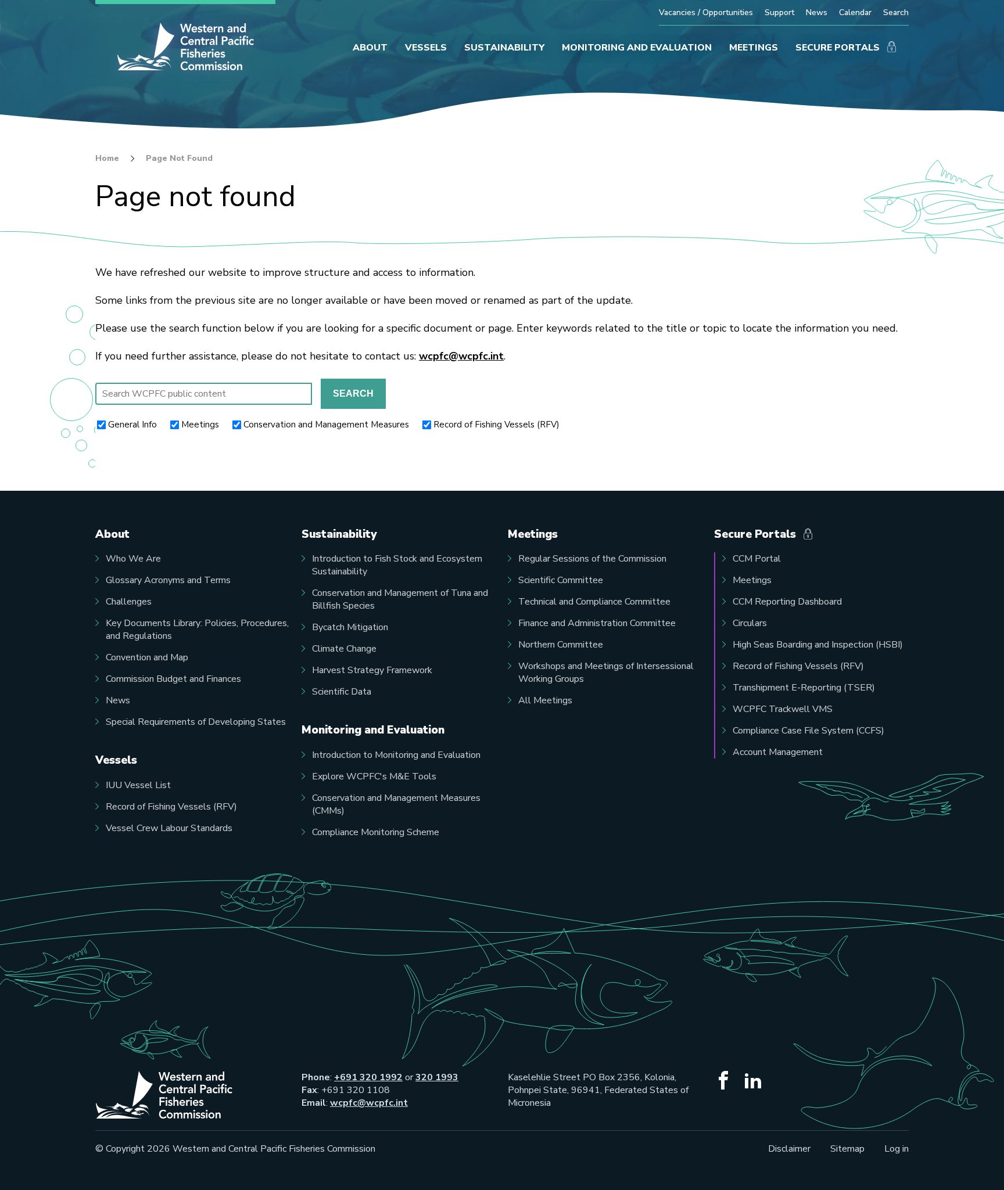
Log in (896, 1148)
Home (107, 158)
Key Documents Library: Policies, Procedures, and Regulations (197, 629)
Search (896, 12)
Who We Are (133, 558)
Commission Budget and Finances (173, 679)
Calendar (855, 12)
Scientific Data (341, 691)
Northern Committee (560, 644)
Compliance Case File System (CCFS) (808, 730)
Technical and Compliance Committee (594, 601)
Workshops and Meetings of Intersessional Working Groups (606, 672)
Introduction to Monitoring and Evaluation (396, 755)
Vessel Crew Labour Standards (169, 828)
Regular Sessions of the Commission (592, 558)
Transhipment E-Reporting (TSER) (804, 687)
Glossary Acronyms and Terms (168, 580)
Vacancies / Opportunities (706, 12)
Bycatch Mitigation (350, 627)
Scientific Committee (560, 580)
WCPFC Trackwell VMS (783, 709)
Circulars (750, 623)
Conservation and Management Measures (326, 424)
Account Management (778, 752)
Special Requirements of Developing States (196, 722)
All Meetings (545, 700)
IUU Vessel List (138, 785)
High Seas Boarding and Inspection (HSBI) (818, 644)
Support (779, 12)
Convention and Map (147, 657)
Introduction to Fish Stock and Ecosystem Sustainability (397, 565)
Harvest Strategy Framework (372, 670)
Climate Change (344, 648)
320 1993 (436, 1077)
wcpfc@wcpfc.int (461, 356)
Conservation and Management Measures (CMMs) (396, 804)
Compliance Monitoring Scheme (375, 832)
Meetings (200, 424)
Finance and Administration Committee (597, 623)
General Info (132, 424)
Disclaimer (789, 1148)
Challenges (129, 601)
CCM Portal (757, 558)
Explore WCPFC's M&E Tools (374, 776)
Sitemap (847, 1148)
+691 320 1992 (368, 1077)
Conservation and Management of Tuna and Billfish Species (400, 599)
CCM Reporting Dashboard (787, 601)
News (816, 12)
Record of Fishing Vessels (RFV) (496, 424)
